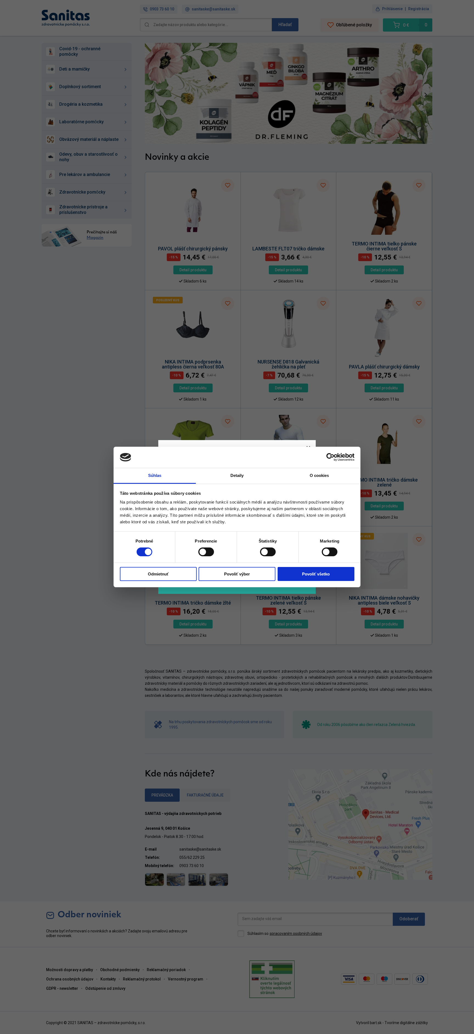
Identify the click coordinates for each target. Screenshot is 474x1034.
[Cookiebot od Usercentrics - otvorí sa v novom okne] (330, 457)
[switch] (206, 551)
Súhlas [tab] (155, 475)
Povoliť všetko (316, 574)
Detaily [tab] (237, 475)
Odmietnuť (158, 574)
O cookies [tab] (319, 475)
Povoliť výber (237, 574)
